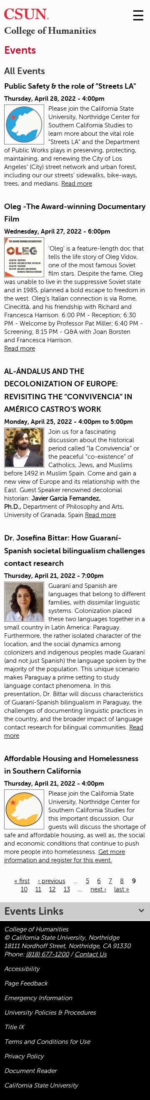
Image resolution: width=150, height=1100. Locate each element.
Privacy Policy (24, 1056)
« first (22, 881)
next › (98, 889)
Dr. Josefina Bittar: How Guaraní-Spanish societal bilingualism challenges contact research (74, 550)
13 (67, 889)
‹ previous (51, 881)
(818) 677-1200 (47, 954)
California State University (41, 1085)
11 (38, 889)
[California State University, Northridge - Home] (26, 16)
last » (121, 889)
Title (14, 1027)
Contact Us (91, 954)
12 (52, 889)
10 (24, 889)
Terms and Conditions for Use (47, 1041)
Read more (76, 183)
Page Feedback (26, 983)
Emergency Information (38, 998)
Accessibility (22, 969)
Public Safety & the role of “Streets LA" (70, 86)
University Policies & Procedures (50, 1012)
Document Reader (30, 1071)
